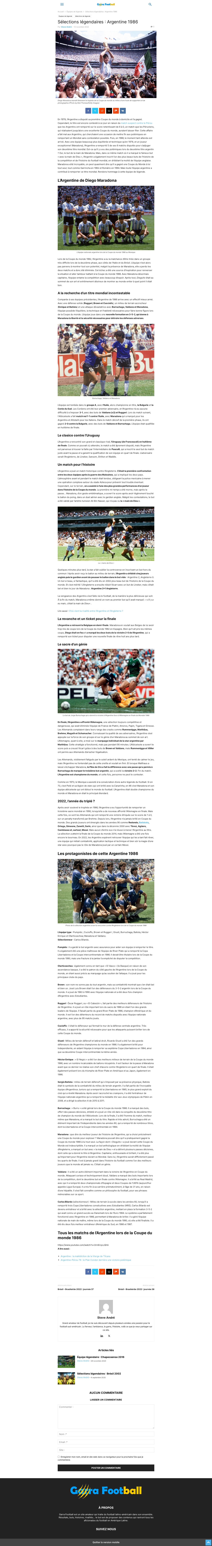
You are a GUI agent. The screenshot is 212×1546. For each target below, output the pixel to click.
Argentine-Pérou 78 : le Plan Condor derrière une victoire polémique (96, 1260)
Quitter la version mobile (106, 1542)
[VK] (123, 111)
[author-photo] (106, 1313)
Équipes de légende (74, 12)
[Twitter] (95, 111)
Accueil (61, 12)
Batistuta (144, 822)
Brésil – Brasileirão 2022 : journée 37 (76, 1289)
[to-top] (208, 1541)
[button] (62, 4)
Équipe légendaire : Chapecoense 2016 (100, 1357)
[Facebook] (88, 111)
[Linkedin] (102, 1336)
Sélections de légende (82, 16)
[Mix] (116, 111)
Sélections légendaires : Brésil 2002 (99, 1373)
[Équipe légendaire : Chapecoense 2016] (66, 1362)
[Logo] (106, 1499)
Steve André (66, 27)
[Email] (109, 111)
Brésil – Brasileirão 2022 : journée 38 (136, 1289)
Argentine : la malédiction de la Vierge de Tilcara (85, 1256)
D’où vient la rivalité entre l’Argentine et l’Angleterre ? (96, 611)
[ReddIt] (102, 111)
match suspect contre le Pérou (136, 123)
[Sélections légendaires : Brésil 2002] (66, 1378)
